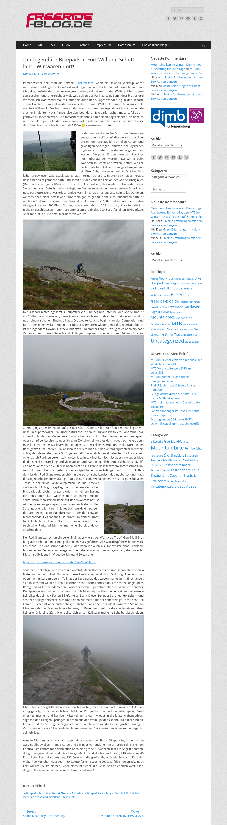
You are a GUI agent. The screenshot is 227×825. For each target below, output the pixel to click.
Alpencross (166, 278)
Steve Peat (68, 797)
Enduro (175, 288)
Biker (166, 283)
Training (169, 481)
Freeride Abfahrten (177, 441)
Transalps (181, 481)
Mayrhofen (176, 312)
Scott (191, 329)
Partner (83, 45)
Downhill (119, 793)
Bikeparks (32, 793)
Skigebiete (177, 455)
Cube (199, 283)
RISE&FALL (156, 329)
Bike (198, 278)
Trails (178, 334)
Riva (164, 329)
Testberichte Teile (184, 469)
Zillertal (196, 341)
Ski (53, 45)
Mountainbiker (161, 324)
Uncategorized (167, 340)
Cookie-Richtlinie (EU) (156, 45)
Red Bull (186, 324)
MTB (41, 45)
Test (163, 334)
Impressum (103, 45)
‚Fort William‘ (85, 83)
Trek (195, 334)
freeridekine (51, 73)
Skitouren (191, 455)
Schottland (41, 797)
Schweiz (184, 329)
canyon (193, 283)
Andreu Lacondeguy (184, 278)
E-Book (66, 45)
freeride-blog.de (165, 301)
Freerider (175, 307)
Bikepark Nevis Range (100, 793)
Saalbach (173, 329)
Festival (166, 295)
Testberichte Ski (160, 470)
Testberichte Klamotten (166, 460)
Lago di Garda (160, 312)
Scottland (54, 797)
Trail (170, 334)
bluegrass (175, 283)
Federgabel (186, 288)
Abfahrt (154, 279)
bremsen (185, 283)
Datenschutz (126, 45)
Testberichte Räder (177, 465)
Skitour (155, 334)
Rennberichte (193, 448)
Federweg (156, 295)
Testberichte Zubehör (167, 475)
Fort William (133, 793)
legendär (28, 797)
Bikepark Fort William (73, 793)
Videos (180, 486)
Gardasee (191, 306)
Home (27, 45)
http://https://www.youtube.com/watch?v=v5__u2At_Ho (59, 562)
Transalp (187, 334)
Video (188, 341)
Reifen (194, 324)
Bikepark (157, 283)
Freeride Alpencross (190, 301)
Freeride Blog (159, 307)
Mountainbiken (184, 317)
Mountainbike (47, 793)
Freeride (180, 294)
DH (152, 288)
